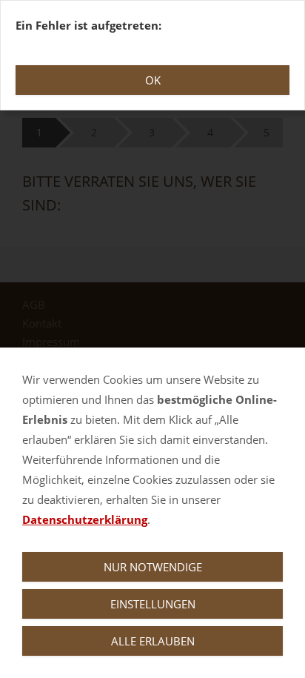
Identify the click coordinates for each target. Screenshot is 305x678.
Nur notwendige (153, 566)
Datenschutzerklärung (84, 519)
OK (153, 80)
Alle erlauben (153, 641)
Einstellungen (152, 603)
